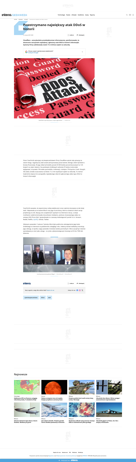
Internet (26, 19)
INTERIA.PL (85, 455)
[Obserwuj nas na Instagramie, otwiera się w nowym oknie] (80, 290)
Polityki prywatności (60, 455)
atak (49, 297)
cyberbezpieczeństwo (30, 297)
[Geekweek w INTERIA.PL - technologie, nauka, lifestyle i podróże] (19, 15)
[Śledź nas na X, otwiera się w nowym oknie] (82, 290)
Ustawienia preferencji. (71, 455)
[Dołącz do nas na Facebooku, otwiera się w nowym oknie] (77, 290)
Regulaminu (51, 455)
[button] (61, 15)
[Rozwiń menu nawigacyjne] (133, 15)
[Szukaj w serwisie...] (126, 15)
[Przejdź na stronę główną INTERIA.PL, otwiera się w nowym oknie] (7, 15)
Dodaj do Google (40, 52)
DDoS (42, 297)
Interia (15, 19)
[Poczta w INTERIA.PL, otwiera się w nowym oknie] (130, 15)
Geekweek (21, 19)
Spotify (35, 219)
